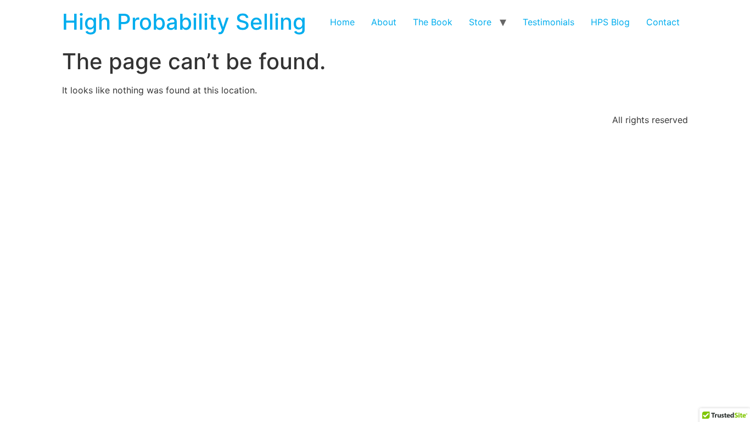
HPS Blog (610, 21)
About (383, 21)
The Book (432, 21)
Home (342, 21)
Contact (663, 21)
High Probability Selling (184, 21)
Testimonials (548, 21)
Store (480, 21)
